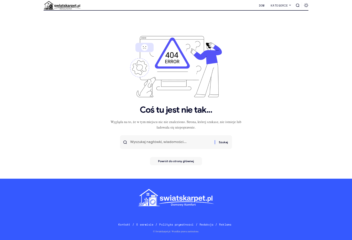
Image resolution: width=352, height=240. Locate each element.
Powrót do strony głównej (176, 161)
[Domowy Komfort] (62, 5)
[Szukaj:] (171, 142)
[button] (298, 5)
